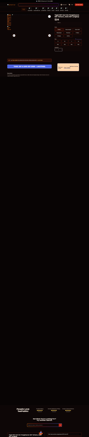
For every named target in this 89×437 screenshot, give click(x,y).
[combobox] (37, 4)
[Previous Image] (14, 35)
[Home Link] (11, 4)
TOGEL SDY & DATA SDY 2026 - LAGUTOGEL (29, 66)
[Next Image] (49, 35)
